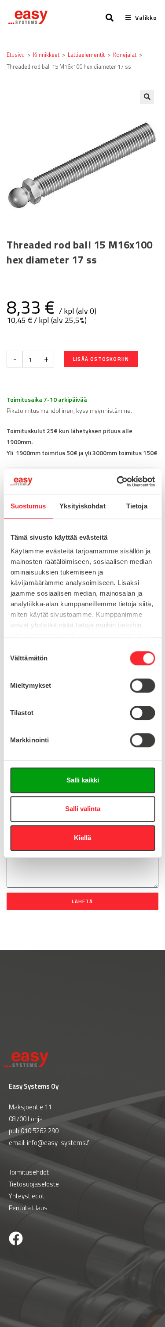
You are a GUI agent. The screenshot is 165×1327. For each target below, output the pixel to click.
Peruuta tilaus (28, 1208)
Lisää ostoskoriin (101, 359)
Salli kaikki (82, 780)
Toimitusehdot (29, 1172)
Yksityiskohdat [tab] (82, 506)
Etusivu (16, 54)
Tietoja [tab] (136, 506)
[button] (147, 97)
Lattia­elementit (86, 54)
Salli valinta (82, 808)
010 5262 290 (40, 1131)
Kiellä (82, 837)
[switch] (142, 685)
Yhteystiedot (26, 1196)
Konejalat (124, 54)
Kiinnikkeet (46, 54)
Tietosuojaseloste (34, 1184)
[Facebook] (16, 1238)
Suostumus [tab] (28, 506)
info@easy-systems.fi (59, 1143)
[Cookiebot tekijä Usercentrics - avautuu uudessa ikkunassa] (117, 481)
